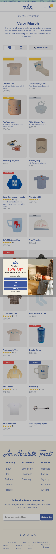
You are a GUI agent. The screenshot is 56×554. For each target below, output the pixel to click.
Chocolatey (15, 279)
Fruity (15, 282)
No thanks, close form (15, 291)
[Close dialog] (52, 260)
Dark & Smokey (15, 288)
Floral (15, 285)
